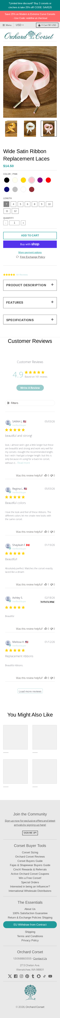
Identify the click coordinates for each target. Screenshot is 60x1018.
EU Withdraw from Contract (30, 924)
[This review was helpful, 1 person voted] (46, 584)
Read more (23, 463)
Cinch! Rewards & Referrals (30, 869)
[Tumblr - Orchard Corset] (33, 976)
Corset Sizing (30, 852)
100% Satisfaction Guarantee (30, 913)
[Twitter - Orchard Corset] (10, 976)
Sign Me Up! (30, 833)
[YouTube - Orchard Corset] (50, 976)
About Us (30, 909)
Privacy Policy (30, 940)
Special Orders (30, 882)
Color (10, 174)
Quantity (8, 218)
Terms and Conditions (30, 936)
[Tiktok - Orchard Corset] (44, 976)
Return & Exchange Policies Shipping (30, 917)
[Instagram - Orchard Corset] (21, 976)
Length (7, 198)
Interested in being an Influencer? (30, 886)
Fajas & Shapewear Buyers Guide (30, 865)
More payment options (30, 252)
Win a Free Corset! (30, 878)
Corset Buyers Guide (30, 861)
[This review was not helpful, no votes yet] (51, 475)
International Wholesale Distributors (30, 890)
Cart (48, 25)
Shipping (30, 931)
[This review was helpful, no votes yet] (46, 475)
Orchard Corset (35, 1007)
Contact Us (40, 958)
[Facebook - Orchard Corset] (16, 976)
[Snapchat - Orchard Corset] (39, 976)
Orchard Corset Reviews (30, 856)
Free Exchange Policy (32, 257)
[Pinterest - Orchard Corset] (27, 976)
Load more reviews (30, 691)
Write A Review (30, 388)
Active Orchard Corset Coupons (30, 873)
